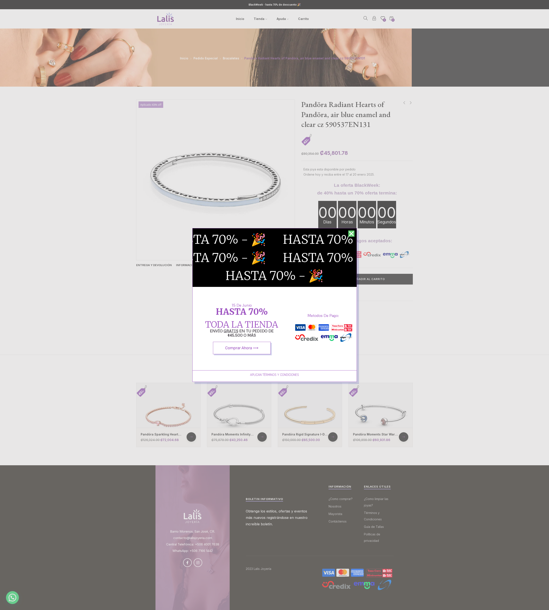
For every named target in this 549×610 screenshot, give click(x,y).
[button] (351, 233)
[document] (274, 305)
